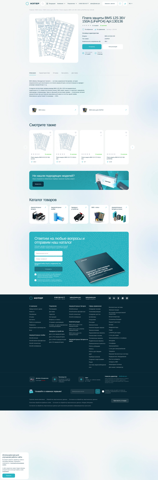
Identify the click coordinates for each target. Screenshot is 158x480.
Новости (31, 311)
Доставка (52, 311)
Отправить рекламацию (56, 322)
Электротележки (94, 330)
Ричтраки (92, 322)
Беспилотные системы (116, 307)
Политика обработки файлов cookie (40, 402)
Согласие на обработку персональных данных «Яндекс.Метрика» (73, 402)
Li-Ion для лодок (114, 335)
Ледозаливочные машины (97, 333)
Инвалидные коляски (115, 364)
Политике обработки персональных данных (48, 277)
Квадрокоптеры (113, 327)
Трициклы (112, 351)
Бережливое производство (37, 327)
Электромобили (113, 346)
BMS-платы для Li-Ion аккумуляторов (75, 325)
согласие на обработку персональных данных (49, 274)
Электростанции (114, 310)
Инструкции (52, 317)
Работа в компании (35, 322)
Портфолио (32, 314)
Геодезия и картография (96, 359)
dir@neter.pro (123, 376)
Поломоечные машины (96, 338)
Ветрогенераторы (114, 316)
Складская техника (94, 309)
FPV (90, 367)
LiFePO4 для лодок (114, 332)
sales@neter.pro (95, 3)
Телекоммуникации (95, 311)
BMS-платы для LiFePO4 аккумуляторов (76, 329)
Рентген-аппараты (114, 359)
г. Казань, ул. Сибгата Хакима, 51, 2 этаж (93, 380)
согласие (58, 279)
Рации (91, 362)
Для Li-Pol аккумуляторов (57, 336)
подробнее (5, 471)
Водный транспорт (114, 322)
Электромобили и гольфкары (118, 338)
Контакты (32, 319)
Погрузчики (92, 319)
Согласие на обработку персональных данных (83, 399)
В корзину (92, 46)
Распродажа (53, 309)
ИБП (90, 354)
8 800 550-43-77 (84, 3)
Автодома (112, 340)
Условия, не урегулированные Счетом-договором (58, 325)
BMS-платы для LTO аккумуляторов (75, 333)
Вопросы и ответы (54, 319)
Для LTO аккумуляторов (56, 342)
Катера (111, 324)
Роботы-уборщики (94, 346)
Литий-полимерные (35, 346)
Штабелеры (92, 317)
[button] (50, 133)
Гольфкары (112, 343)
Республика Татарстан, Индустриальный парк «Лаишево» (64, 380)
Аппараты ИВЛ (113, 362)
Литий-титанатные (35, 343)
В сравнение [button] (101, 29)
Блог (30, 330)
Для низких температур (116, 367)
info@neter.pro (91, 297)
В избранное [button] (89, 29)
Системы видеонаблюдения (97, 364)
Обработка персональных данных (57, 399)
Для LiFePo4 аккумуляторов (57, 339)
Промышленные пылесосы (97, 343)
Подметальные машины (96, 340)
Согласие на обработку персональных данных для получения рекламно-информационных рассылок (60, 405)
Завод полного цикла (35, 309)
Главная (31, 10)
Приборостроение (94, 356)
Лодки (111, 330)
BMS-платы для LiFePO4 (50, 10)
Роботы (91, 348)
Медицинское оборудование (117, 356)
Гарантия (52, 314)
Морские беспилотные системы (118, 354)
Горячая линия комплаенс (37, 399)
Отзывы (31, 317)
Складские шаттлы (94, 314)
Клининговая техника (95, 335)
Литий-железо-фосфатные (37, 340)
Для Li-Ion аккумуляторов (56, 334)
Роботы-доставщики (95, 351)
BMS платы (38, 10)
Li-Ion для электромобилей (117, 348)
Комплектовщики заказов (96, 327)
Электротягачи (93, 325)
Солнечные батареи (115, 319)
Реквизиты (32, 325)
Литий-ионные (33, 338)
